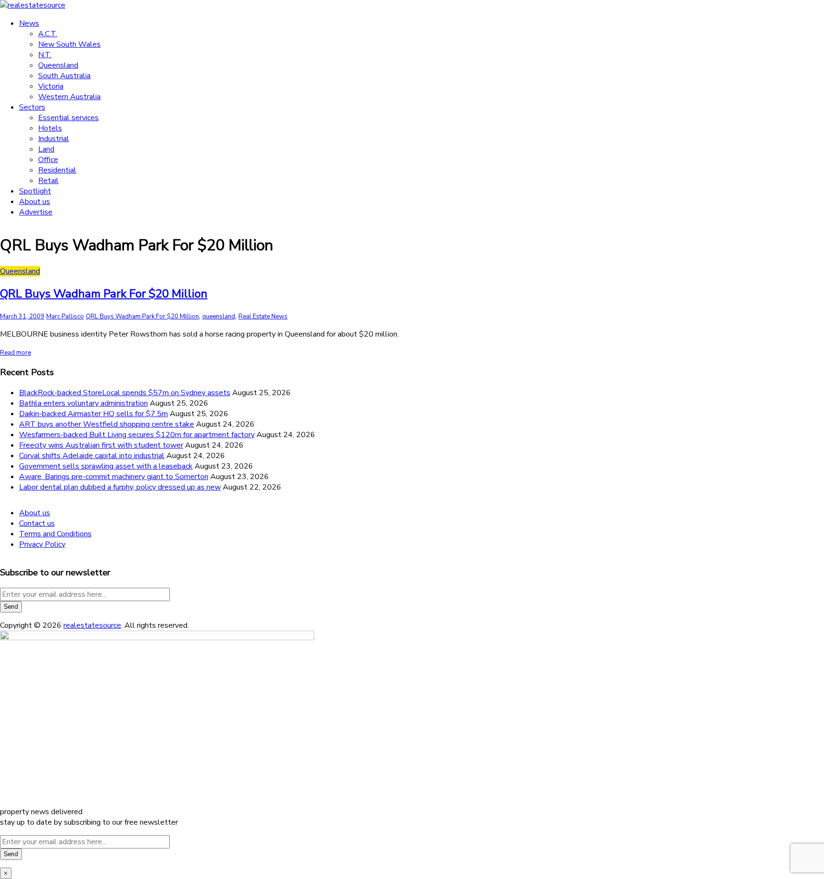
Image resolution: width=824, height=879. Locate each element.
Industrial (53, 138)
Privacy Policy (42, 544)
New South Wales (69, 44)
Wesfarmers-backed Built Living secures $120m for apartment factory (137, 434)
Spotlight (35, 191)
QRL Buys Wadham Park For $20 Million (103, 293)
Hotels (50, 128)
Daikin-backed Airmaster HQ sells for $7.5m (93, 414)
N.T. (45, 55)
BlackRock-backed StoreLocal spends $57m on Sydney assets (124, 393)
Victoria (50, 86)
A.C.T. (47, 34)
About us (34, 201)
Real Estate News (263, 316)
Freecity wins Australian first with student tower (101, 445)
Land (46, 149)
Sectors (32, 107)
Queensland (58, 65)
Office (48, 159)
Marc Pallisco (65, 316)
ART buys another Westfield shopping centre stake (106, 424)
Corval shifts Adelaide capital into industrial (92, 455)
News (29, 23)
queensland (218, 316)
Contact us (37, 523)
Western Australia (69, 97)
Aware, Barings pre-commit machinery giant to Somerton (113, 476)
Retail (48, 180)
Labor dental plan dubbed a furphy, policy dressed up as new (120, 487)
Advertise (35, 212)
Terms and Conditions (55, 534)
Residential (57, 170)
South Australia (64, 76)
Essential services (68, 117)
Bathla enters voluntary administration (83, 403)
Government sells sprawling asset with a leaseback (106, 466)
